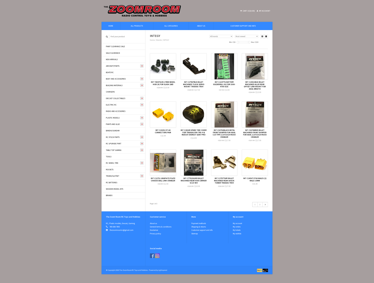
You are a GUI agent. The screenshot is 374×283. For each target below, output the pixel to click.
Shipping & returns (198, 227)
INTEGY (166, 40)
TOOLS (108, 156)
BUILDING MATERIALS (114, 85)
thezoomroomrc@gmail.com (121, 230)
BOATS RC (110, 72)
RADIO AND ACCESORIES (115, 111)
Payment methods (198, 223)
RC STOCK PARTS (113, 137)
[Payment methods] (260, 270)
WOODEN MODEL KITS (114, 189)
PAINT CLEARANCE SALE (115, 46)
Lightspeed (162, 270)
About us (201, 26)
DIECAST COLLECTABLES (115, 98)
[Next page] (265, 204)
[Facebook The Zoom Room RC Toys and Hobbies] (152, 255)
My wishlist (237, 233)
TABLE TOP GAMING (113, 150)
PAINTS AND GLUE (113, 124)
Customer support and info (243, 26)
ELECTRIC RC (111, 105)
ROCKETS (109, 169)
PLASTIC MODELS (113, 118)
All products (137, 26)
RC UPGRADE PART (113, 143)
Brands (109, 195)
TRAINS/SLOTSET (112, 176)
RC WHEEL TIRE (112, 163)
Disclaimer (154, 230)
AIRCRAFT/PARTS (112, 66)
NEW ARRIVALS (112, 59)
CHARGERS (110, 92)
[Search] (107, 37)
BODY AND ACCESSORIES (116, 79)
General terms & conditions (160, 227)
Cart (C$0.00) (248, 11)
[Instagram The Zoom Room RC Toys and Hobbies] (157, 255)
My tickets (236, 230)
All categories (171, 26)
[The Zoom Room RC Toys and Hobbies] (164, 11)
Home (110, 26)
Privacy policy (155, 233)
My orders (236, 227)
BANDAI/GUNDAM (113, 130)
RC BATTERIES (111, 182)
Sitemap (194, 233)
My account (264, 11)
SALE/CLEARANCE (113, 53)
